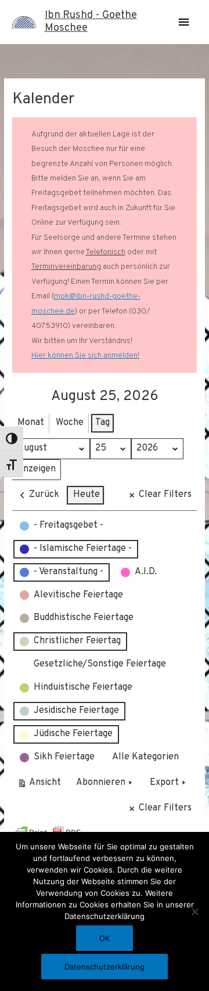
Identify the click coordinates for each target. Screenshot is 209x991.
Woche (70, 422)
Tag (102, 422)
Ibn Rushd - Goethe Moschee (91, 22)
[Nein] (194, 911)
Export (164, 782)
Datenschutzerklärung (104, 966)
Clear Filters (165, 494)
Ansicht (41, 785)
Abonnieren (100, 782)
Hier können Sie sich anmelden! (85, 356)
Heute (86, 494)
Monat (30, 422)
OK (104, 938)
